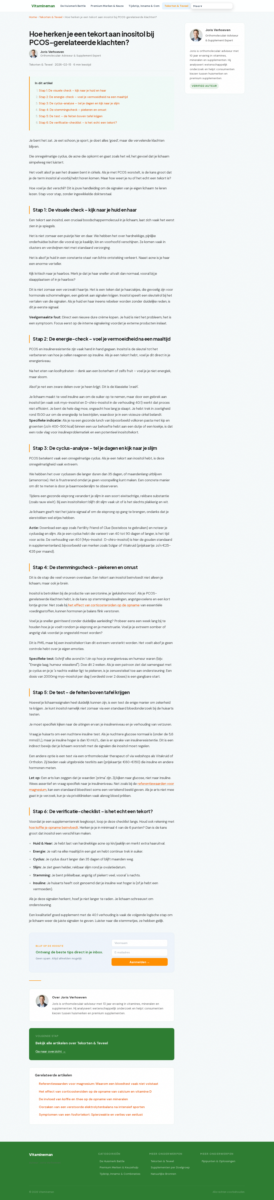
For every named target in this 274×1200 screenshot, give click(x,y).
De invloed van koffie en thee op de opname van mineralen (83, 1099)
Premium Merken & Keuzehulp (119, 1167)
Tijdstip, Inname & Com (144, 6)
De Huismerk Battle (73, 6)
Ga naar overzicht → (51, 1051)
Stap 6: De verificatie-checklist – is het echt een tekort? (78, 123)
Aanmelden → (140, 962)
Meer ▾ (197, 6)
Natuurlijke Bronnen (163, 1174)
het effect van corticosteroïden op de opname (104, 605)
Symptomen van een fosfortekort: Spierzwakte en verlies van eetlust (91, 1114)
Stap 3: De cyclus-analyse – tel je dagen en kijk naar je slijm (79, 103)
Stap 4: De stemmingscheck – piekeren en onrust (73, 110)
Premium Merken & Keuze (107, 6)
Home (33, 17)
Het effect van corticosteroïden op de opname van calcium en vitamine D (95, 1091)
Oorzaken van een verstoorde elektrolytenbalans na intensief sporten (92, 1107)
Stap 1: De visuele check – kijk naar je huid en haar (72, 91)
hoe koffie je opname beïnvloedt (53, 827)
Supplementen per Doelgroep (170, 1167)
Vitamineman (43, 6)
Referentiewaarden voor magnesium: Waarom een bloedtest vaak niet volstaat (98, 1084)
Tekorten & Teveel (176, 6)
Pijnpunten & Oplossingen (218, 1161)
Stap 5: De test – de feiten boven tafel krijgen (70, 116)
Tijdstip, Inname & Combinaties (120, 1174)
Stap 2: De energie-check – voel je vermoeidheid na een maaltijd (83, 97)
